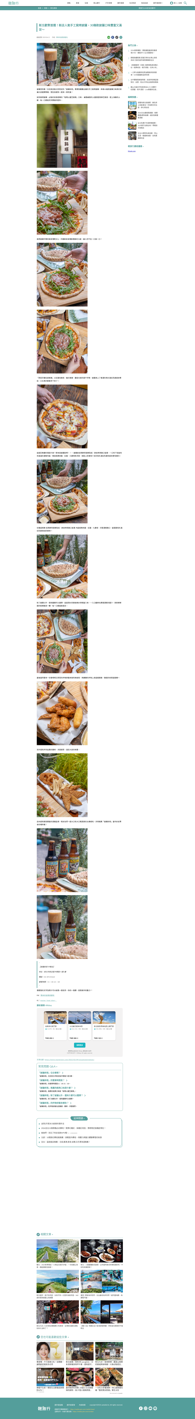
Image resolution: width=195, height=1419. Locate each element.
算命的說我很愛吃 (47, 995)
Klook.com (132, 151)
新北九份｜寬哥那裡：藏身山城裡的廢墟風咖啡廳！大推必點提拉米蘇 (109, 1363)
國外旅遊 (120, 3)
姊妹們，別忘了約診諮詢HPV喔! (54, 1133)
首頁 (39, 8)
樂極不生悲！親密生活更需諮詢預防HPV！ (50, 1389)
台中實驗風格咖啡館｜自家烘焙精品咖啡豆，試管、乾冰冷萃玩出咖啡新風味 (144, 81)
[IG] (145, 1408)
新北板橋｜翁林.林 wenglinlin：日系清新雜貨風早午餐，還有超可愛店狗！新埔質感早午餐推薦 (79, 1363)
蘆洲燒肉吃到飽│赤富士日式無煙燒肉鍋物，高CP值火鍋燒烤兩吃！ (79, 1389)
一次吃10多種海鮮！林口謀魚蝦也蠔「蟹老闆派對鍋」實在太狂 (109, 1389)
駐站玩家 (144, 3)
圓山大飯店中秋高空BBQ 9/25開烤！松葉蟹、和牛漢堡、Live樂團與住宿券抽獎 (144, 88)
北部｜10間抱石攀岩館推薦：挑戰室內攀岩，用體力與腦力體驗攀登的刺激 (71, 1138)
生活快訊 (132, 3)
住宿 (86, 3)
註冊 (180, 3)
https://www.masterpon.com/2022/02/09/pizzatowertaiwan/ (69, 1060)
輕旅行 (13, 3)
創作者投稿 (59, 1405)
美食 (77, 3)
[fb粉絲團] (141, 1408)
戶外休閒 (108, 3)
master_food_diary (48, 1000)
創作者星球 (157, 3)
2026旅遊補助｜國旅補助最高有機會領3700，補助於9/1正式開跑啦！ (144, 52)
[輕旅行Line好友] (155, 1408)
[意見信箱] (150, 1408)
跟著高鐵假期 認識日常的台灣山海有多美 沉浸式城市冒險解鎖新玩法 (144, 59)
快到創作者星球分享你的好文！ (144, 8)
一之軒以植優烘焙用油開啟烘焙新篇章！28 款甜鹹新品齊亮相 (144, 74)
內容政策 (82, 1405)
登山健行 (96, 3)
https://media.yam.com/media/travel (82, 1409)
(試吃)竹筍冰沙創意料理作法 (52, 1124)
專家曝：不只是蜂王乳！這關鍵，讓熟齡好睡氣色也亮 (50, 1363)
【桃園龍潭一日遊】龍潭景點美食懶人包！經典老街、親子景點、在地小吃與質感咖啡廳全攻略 (144, 66)
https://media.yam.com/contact (83, 1411)
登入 (175, 3)
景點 (68, 3)
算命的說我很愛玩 (62, 37)
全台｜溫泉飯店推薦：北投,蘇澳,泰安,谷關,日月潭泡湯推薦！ (65, 1142)
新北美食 (53, 8)
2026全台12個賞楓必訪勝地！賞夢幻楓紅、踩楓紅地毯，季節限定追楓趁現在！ (73, 1128)
